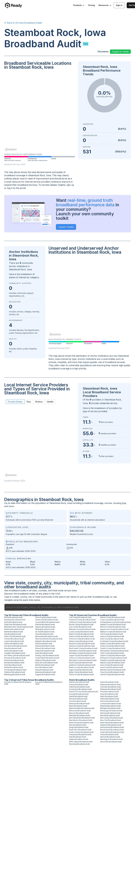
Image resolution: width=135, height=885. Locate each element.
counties (42, 590)
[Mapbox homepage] (11, 149)
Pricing (91, 5)
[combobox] (67, 607)
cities (34, 590)
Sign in (119, 5)
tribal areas (58, 590)
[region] (39, 112)
